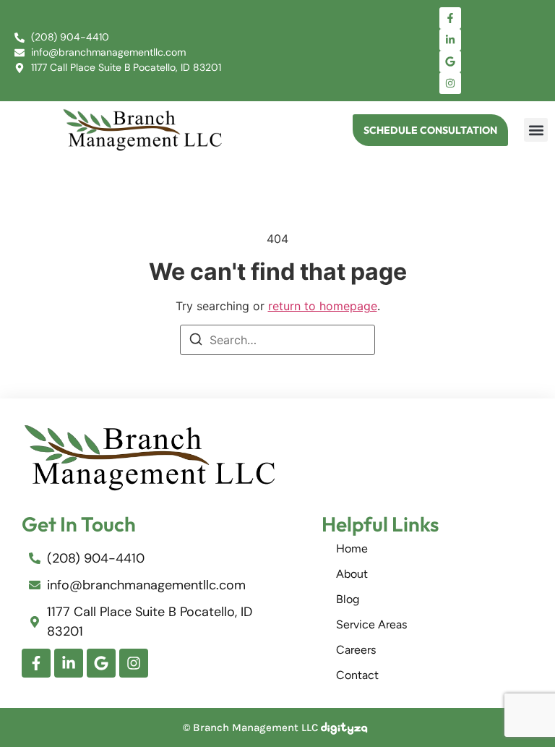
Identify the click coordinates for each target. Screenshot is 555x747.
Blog (347, 599)
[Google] (450, 61)
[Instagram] (450, 83)
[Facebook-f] (450, 18)
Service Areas (371, 624)
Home (352, 548)
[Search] (196, 341)
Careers (356, 650)
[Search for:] (277, 340)
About (352, 574)
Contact (357, 675)
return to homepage (322, 306)
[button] (536, 130)
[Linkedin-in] (450, 40)
